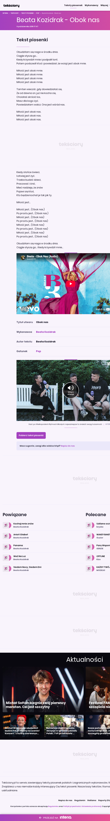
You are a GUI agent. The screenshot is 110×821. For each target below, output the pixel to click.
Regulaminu (53, 806)
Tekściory (15, 13)
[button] (73, 5)
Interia (5, 13)
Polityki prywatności (72, 806)
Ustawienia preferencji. (92, 806)
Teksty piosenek (27, 13)
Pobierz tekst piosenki (31, 435)
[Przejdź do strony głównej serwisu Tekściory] (11, 5)
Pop (37, 13)
